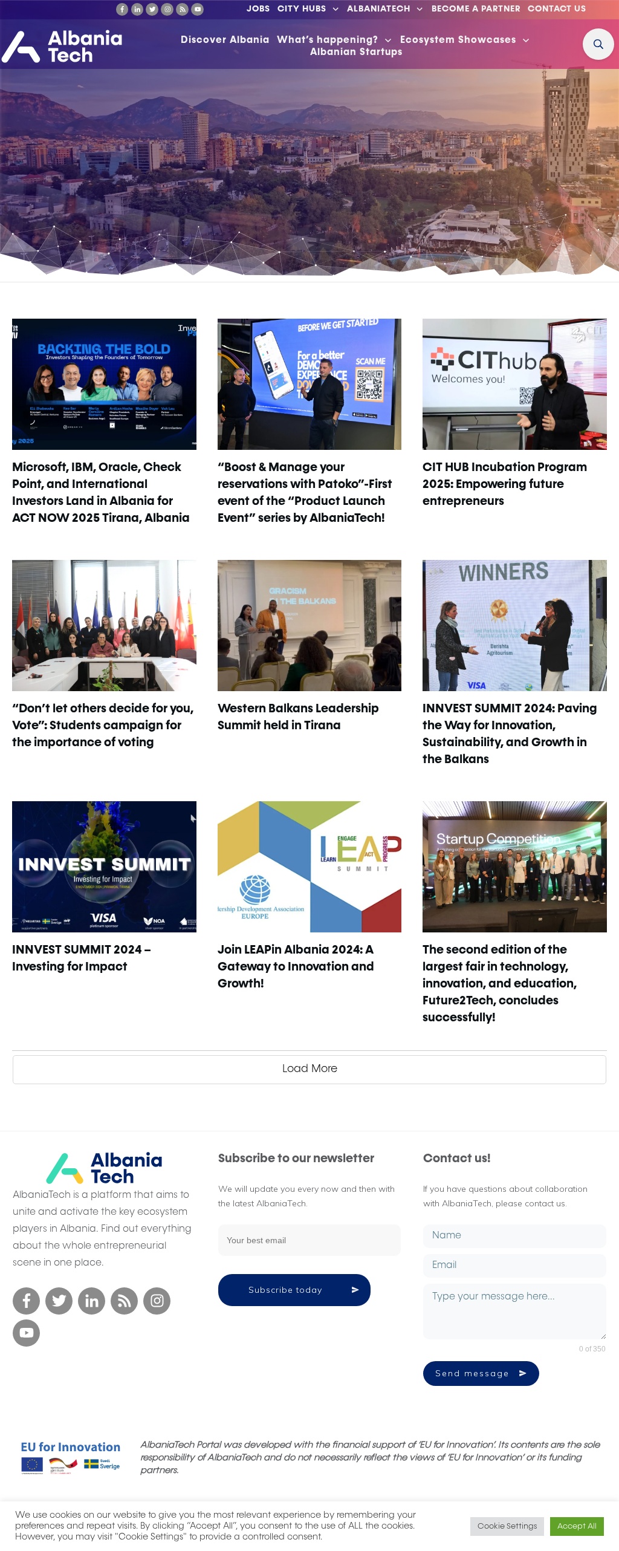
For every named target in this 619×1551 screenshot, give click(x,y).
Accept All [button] (577, 1526)
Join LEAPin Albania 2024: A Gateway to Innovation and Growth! (296, 967)
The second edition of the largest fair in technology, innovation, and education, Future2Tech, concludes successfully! (500, 984)
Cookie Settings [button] (507, 1526)
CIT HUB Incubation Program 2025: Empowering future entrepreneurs (505, 484)
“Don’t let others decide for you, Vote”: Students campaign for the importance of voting (102, 726)
